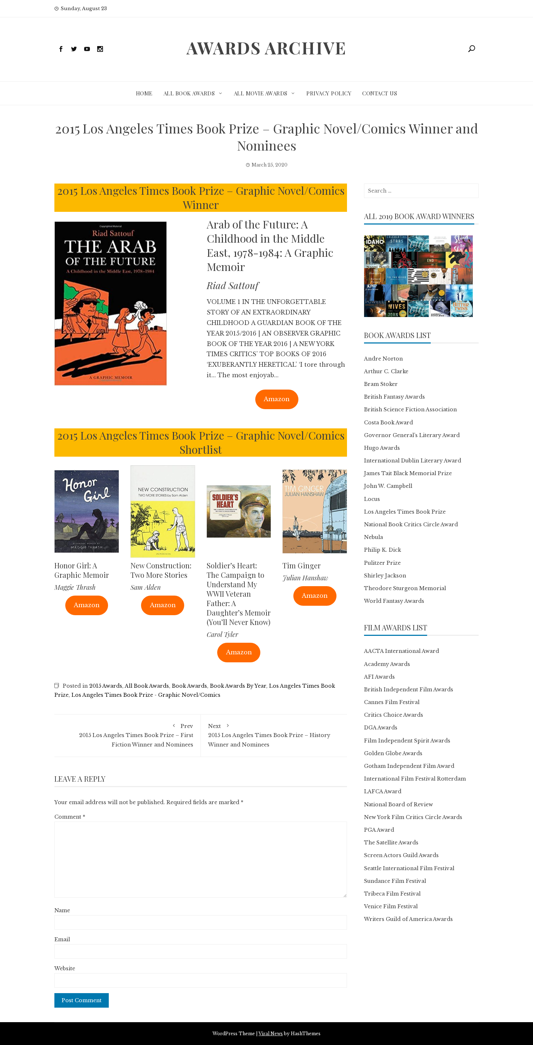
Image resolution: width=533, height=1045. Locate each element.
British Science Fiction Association (410, 409)
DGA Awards (380, 727)
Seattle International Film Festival (409, 868)
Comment (69, 817)
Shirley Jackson (385, 575)
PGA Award (379, 830)
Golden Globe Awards (393, 753)
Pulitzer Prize (382, 563)
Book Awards (189, 686)
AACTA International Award (401, 651)
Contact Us (379, 93)
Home (144, 93)
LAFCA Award (382, 791)
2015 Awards (105, 686)
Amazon (277, 399)
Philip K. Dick (382, 550)
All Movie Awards (261, 93)
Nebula (373, 537)
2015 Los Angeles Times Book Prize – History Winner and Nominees (269, 735)
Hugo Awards (382, 448)
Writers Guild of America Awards (408, 919)
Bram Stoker (381, 384)
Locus (372, 499)
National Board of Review (398, 804)
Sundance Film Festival (395, 881)
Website (64, 968)
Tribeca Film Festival (392, 893)
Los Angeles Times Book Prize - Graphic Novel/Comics (145, 695)
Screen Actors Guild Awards (401, 855)
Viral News (271, 1033)
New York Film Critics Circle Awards (413, 817)
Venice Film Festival (391, 906)
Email (62, 939)
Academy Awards (387, 664)
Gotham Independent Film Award (409, 766)
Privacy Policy (328, 93)
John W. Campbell (388, 486)
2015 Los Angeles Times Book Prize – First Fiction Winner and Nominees (136, 735)
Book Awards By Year (238, 686)
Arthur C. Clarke (386, 371)
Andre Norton (383, 358)
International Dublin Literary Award (412, 460)
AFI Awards (379, 677)
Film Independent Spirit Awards (407, 740)
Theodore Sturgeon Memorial (405, 588)
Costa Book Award (388, 422)
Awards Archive (266, 47)
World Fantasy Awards (394, 601)
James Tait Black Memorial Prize (408, 473)
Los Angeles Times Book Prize (405, 512)
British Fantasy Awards (394, 397)
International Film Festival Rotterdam (415, 778)
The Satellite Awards (391, 842)
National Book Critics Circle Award (411, 524)
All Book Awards (189, 93)
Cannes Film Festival (392, 702)
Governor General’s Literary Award (412, 435)
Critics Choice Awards (393, 715)
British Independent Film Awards (408, 689)
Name (62, 910)
